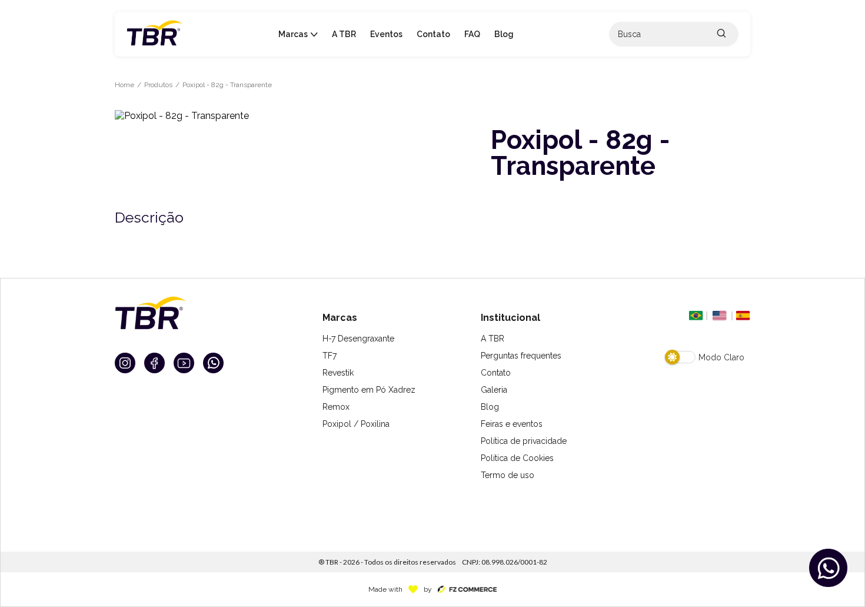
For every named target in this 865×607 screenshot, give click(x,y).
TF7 (329, 355)
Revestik (338, 372)
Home (124, 85)
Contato (496, 372)
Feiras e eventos (512, 424)
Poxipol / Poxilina (356, 424)
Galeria (494, 389)
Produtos (158, 85)
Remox (336, 407)
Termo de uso (507, 475)
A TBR (492, 338)
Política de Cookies (517, 458)
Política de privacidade (524, 441)
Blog (490, 407)
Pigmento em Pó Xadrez (368, 389)
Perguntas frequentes (521, 355)
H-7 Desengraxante (358, 338)
